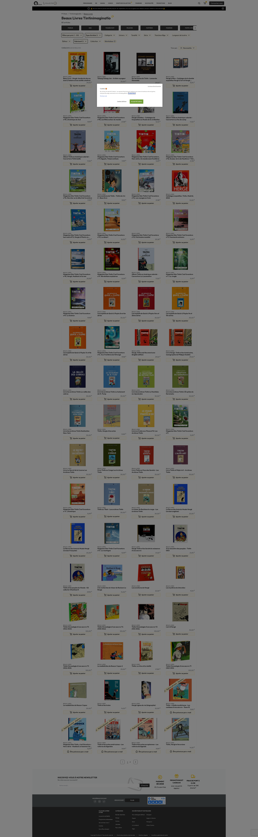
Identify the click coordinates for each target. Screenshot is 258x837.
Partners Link (103, 96)
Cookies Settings (121, 101)
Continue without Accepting (154, 86)
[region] (129, 95)
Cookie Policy (131, 93)
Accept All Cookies (136, 101)
